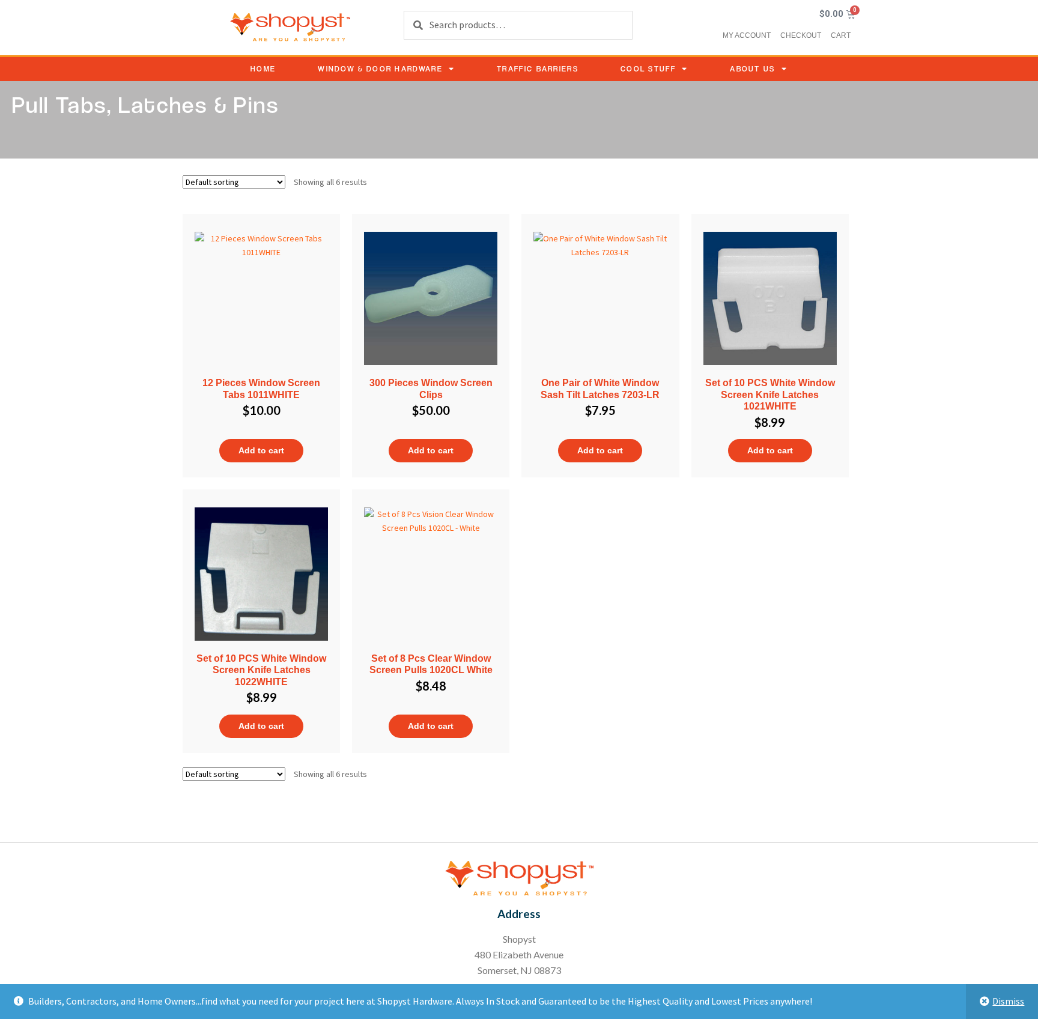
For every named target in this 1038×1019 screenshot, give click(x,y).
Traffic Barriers (537, 68)
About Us (752, 68)
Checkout (800, 35)
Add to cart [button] (261, 450)
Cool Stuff (648, 68)
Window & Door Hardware (380, 68)
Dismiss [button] (1008, 1001)
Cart (841, 35)
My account (747, 35)
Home (263, 68)
